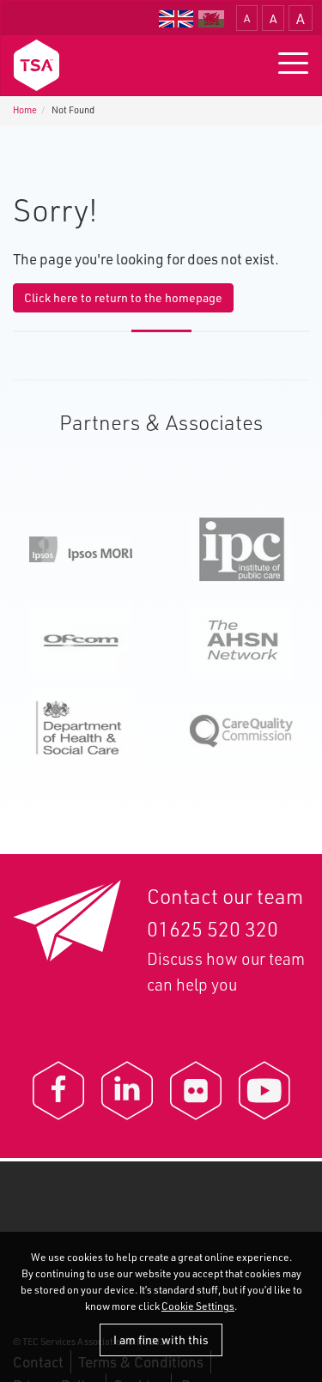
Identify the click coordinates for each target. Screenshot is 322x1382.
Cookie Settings (197, 1306)
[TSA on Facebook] (58, 1090)
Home (25, 110)
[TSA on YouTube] (264, 1090)
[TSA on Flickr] (196, 1090)
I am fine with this (161, 1339)
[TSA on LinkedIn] (127, 1090)
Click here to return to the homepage (123, 297)
